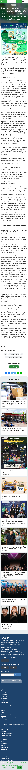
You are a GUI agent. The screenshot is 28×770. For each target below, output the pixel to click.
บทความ (3, 411)
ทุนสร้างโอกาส (3, 710)
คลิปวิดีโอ (4, 478)
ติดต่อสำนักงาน (4, 749)
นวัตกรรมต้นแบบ (4, 723)
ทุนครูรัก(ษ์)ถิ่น (3, 716)
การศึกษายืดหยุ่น (4, 727)
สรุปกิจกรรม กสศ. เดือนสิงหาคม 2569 (11, 496)
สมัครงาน (3, 754)
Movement (4, 384)
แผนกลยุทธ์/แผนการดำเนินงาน (6, 692)
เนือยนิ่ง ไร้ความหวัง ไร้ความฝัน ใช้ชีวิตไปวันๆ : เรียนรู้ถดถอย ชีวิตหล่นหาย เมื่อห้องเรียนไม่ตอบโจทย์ (13, 430)
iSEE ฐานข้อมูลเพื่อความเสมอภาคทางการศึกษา (9, 729)
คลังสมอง (3, 745)
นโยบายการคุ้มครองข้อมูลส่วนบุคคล (7, 760)
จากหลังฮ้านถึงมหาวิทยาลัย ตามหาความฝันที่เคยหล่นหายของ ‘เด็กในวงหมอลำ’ (13, 600)
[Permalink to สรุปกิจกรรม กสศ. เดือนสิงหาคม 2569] (14, 486)
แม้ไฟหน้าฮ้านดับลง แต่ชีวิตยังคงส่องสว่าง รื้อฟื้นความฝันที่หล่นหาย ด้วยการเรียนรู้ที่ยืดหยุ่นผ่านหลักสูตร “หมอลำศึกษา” (13, 574)
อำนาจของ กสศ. (4, 690)
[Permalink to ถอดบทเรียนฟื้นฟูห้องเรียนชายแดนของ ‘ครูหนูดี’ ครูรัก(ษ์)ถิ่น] (14, 453)
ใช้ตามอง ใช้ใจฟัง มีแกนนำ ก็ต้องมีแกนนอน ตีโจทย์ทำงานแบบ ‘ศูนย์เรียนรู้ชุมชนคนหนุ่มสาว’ (14, 548)
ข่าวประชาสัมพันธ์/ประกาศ (5, 756)
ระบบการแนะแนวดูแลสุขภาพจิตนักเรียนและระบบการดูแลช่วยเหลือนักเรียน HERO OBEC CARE (12, 725)
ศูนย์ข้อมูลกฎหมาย (4, 702)
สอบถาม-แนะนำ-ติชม (5, 758)
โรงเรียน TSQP (4, 731)
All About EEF (5, 502)
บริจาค (19, 1)
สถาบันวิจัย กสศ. (4, 743)
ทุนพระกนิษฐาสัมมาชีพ (5, 719)
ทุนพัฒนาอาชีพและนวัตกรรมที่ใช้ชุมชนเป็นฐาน (9, 717)
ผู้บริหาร (2, 700)
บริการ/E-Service (4, 753)
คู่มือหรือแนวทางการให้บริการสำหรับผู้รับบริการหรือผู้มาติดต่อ (12, 704)
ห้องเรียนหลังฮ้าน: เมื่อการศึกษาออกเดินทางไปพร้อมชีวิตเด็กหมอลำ (13, 626)
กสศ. (6, 354)
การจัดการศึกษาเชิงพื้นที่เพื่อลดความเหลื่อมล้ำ (14, 357)
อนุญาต (19, 767)
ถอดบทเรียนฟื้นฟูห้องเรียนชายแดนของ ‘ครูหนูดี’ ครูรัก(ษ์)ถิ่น (14, 472)
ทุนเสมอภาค (3, 712)
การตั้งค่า (5, 767)
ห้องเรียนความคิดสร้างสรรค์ (6, 735)
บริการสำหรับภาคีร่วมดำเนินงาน (7, 751)
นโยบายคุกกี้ (21, 765)
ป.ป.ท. (13, 668)
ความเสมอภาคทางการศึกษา (14, 354)
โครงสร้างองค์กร (4, 696)
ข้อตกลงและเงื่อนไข (4, 747)
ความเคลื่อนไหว (4, 739)
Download (13, 367)
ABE (22, 354)
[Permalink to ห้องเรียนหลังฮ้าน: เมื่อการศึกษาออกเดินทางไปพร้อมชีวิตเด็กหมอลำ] (14, 614)
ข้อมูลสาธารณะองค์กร (5, 689)
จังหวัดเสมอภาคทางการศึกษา (6, 733)
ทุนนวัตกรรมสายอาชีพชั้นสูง (6, 714)
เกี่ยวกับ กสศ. (3, 687)
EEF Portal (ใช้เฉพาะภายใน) (6, 706)
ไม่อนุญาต (12, 767)
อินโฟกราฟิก (14, 4)
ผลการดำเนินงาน (4, 694)
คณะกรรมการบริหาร (4, 698)
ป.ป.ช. (5, 668)
